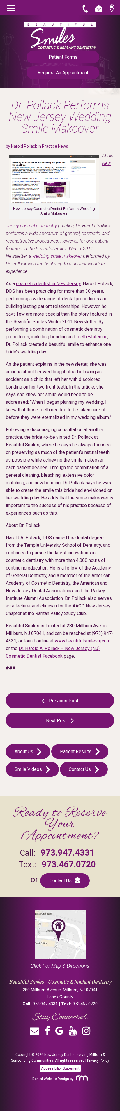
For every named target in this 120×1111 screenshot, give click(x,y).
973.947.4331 (67, 852)
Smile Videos (29, 769)
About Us (24, 751)
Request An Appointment (63, 72)
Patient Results (76, 751)
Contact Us (80, 769)
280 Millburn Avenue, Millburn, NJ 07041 (60, 989)
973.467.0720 (69, 864)
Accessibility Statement (60, 1068)
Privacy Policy (98, 1060)
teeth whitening (91, 336)
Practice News (55, 146)
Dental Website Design (50, 1079)
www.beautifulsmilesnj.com (82, 641)
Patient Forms (63, 57)
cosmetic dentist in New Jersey (48, 283)
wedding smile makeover (57, 256)
